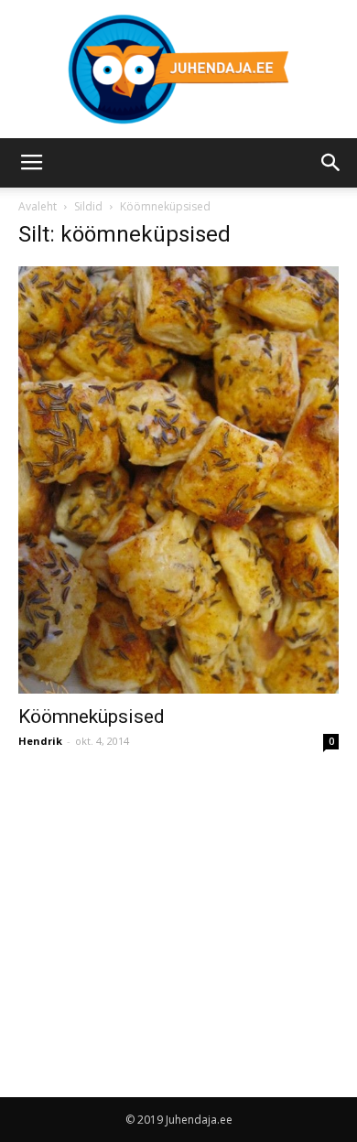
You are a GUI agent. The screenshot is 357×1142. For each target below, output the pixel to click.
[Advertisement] (172, 906)
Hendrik (40, 741)
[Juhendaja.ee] (178, 69)
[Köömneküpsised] (178, 480)
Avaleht (37, 206)
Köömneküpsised (91, 716)
